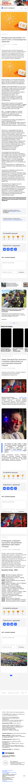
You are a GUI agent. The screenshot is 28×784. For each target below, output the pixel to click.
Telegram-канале (16, 211)
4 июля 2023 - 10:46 (6, 549)
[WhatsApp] (15, 249)
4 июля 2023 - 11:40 (6, 44)
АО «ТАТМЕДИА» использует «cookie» (9, 773)
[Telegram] (11, 249)
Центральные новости (7, 355)
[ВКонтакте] (4, 249)
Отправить (21, 272)
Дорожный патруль (13, 692)
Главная (3, 692)
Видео (23, 692)
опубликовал (22, 397)
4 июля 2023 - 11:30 (6, 368)
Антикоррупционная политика (7, 771)
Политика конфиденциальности (7, 781)
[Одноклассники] (8, 249)
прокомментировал (16, 450)
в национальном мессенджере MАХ (12, 219)
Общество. (4, 34)
